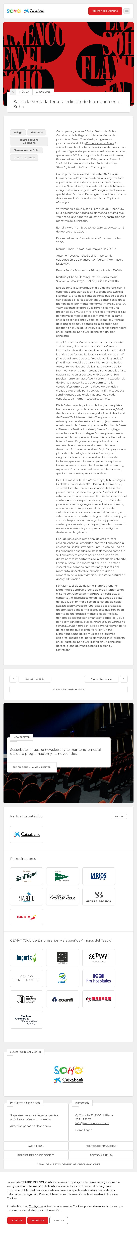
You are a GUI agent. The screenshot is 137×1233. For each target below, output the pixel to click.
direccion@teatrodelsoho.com (30, 1126)
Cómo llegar (83, 1130)
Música (24, 91)
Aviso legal (36, 1145)
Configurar (36, 1206)
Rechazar (37, 1220)
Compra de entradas (105, 11)
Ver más (119, 816)
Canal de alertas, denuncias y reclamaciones (68, 1164)
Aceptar (16, 1220)
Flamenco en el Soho (99, 143)
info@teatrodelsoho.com (92, 1123)
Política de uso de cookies (35, 1155)
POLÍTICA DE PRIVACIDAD (101, 1145)
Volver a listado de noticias (68, 689)
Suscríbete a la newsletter (32, 767)
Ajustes (58, 1220)
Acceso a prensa (101, 1155)
